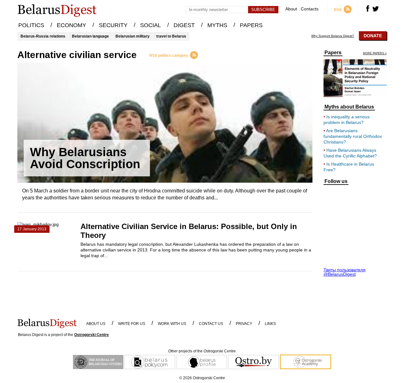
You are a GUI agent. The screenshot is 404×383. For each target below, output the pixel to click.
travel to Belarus (171, 36)
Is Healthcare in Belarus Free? (349, 167)
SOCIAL (150, 25)
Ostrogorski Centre (91, 335)
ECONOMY (71, 25)
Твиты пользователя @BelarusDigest (344, 272)
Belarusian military (133, 36)
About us (95, 323)
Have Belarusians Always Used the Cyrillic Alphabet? (350, 153)
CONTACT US (211, 323)
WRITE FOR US (131, 323)
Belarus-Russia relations (43, 36)
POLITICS (31, 25)
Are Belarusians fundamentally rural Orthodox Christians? (353, 136)
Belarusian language (90, 36)
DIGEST (184, 25)
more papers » (375, 53)
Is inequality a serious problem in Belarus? (347, 119)
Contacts (309, 9)
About (291, 9)
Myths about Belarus (349, 106)
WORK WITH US (172, 323)
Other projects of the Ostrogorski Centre (202, 351)
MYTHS (217, 25)
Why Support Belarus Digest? (332, 36)
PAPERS (251, 25)
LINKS (270, 323)
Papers (333, 52)
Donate (373, 35)
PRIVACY (244, 323)
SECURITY (113, 25)
